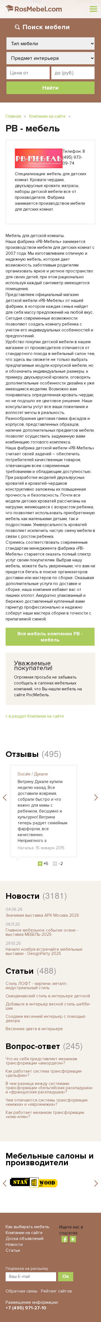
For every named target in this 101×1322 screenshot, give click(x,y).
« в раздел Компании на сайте (35, 716)
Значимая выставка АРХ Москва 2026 (42, 915)
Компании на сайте (47, 116)
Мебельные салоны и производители (50, 1159)
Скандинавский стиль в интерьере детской (48, 995)
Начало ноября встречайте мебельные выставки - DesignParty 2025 (44, 951)
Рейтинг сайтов (56, 1291)
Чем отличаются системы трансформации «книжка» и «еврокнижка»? (47, 1102)
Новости (23, 896)
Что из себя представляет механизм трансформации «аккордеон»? (41, 1061)
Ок (65, 1276)
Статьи (20, 971)
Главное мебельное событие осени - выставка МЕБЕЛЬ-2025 (42, 932)
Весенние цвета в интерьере (34, 1028)
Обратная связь (22, 1291)
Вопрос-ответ (33, 1046)
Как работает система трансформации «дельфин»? (44, 1073)
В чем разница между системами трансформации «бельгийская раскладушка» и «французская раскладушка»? (49, 1088)
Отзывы (22, 754)
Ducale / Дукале (33, 774)
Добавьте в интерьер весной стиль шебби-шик (48, 1006)
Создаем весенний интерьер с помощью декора (46, 1018)
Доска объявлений (24, 1238)
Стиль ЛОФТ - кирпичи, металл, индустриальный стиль (36, 985)
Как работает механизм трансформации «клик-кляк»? (45, 1114)
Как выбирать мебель (27, 1227)
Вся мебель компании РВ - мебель (50, 637)
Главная (13, 116)
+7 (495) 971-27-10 (26, 1308)
